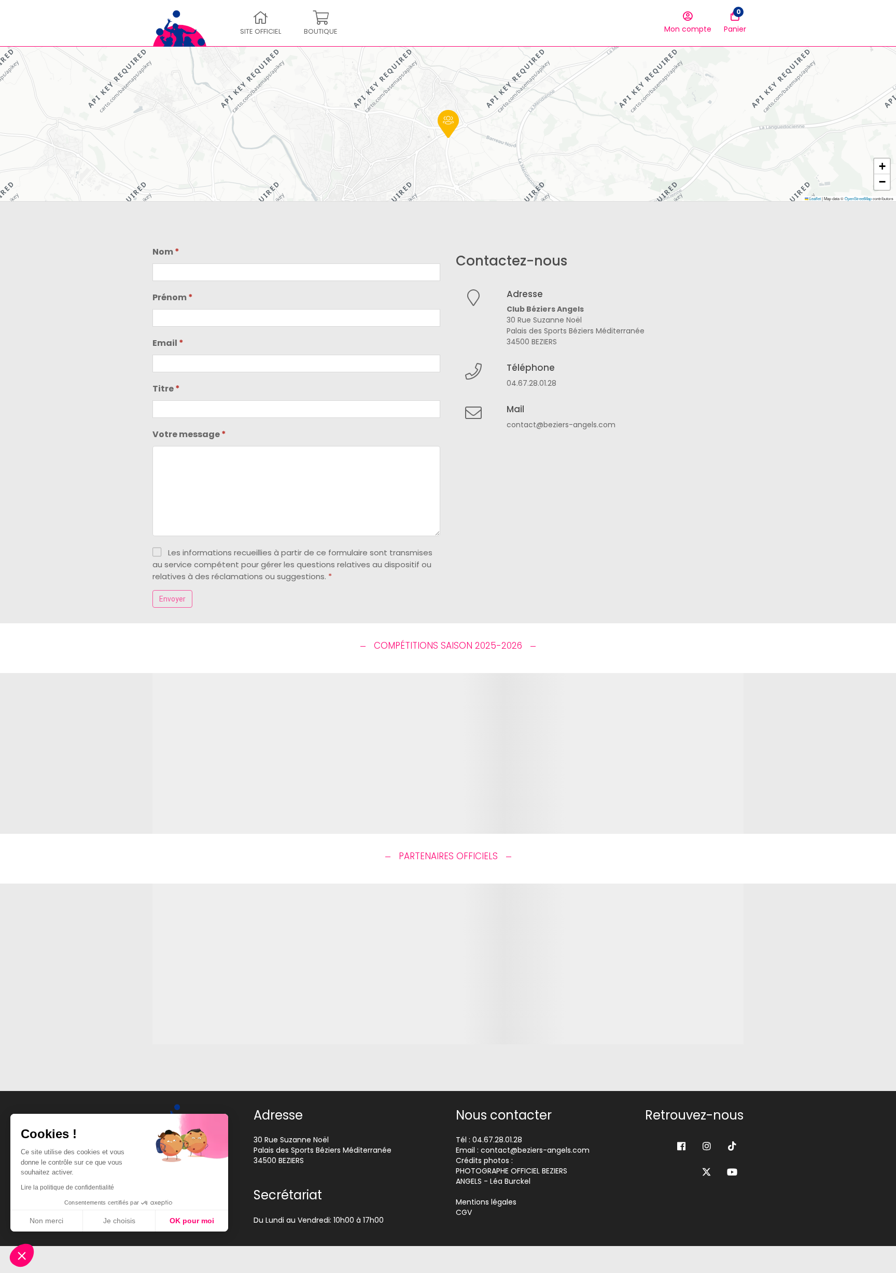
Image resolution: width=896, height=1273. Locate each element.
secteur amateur (355, 59)
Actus (228, 59)
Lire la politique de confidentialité (67, 1187)
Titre (166, 389)
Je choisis (119, 1220)
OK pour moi (192, 1220)
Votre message (189, 434)
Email (168, 343)
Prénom (172, 297)
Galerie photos (481, 59)
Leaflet (814, 198)
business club (420, 59)
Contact (534, 59)
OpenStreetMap (858, 198)
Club (258, 59)
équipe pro (296, 59)
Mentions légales (486, 1202)
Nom (165, 252)
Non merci (46, 1220)
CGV (464, 1212)
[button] (448, 124)
